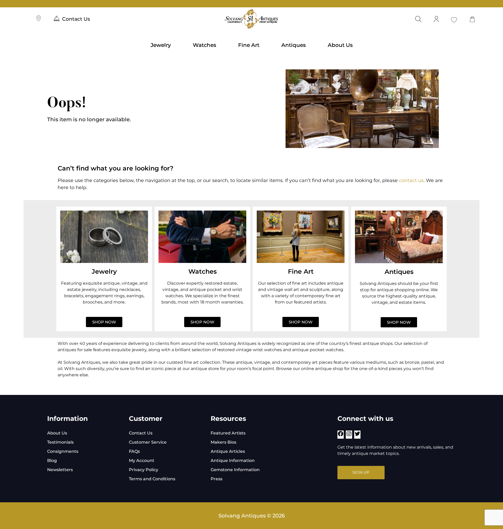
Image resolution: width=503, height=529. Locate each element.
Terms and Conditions (152, 478)
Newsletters (60, 469)
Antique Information (233, 460)
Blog (52, 460)
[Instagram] (349, 435)
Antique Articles (228, 451)
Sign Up (360, 472)
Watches (204, 45)
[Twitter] (357, 435)
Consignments (62, 451)
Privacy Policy (143, 469)
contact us (411, 180)
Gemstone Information (235, 469)
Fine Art (248, 45)
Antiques (293, 45)
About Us (340, 45)
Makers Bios (223, 442)
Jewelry (161, 45)
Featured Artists (228, 433)
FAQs (134, 451)
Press (216, 478)
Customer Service (148, 442)
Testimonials (60, 442)
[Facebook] (340, 435)
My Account (141, 460)
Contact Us (76, 19)
